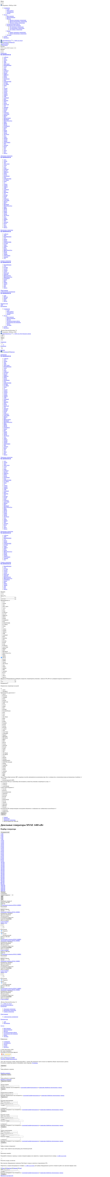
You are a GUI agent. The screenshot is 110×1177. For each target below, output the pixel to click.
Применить (3, 813)
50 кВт (2, 854)
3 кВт (2, 833)
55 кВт (2, 855)
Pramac (5, 127)
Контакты (6, 37)
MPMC (5, 123)
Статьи (5, 36)
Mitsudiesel (6, 119)
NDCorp (6, 297)
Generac (6, 91)
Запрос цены (4, 923)
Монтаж (9, 18)
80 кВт (2, 859)
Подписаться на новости (7, 1005)
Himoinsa (6, 100)
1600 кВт (3, 889)
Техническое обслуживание (14, 25)
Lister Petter (6, 114)
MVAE (5, 124)
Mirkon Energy (7, 118)
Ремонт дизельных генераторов (18, 32)
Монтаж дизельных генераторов (18, 20)
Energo (5, 77)
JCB (5, 106)
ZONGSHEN (7, 142)
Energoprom (7, 78)
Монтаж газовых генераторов (17, 22)
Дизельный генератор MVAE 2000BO (10, 912)
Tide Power (6, 134)
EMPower (6, 74)
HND (5, 101)
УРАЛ (5, 150)
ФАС (5, 152)
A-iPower (6, 57)
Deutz (5, 69)
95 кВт (2, 861)
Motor (5, 122)
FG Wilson (6, 84)
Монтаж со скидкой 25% (7, 1175)
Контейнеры (4, 306)
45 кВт (2, 852)
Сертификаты (10, 12)
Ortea (5, 299)
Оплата (8, 13)
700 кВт (3, 881)
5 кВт (2, 836)
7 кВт (2, 839)
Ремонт (8, 31)
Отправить (3, 1111)
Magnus (5, 115)
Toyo (5, 135)
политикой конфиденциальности (29, 1087)
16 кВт (2, 843)
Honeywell (6, 104)
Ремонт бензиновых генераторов (18, 33)
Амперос (6, 145)
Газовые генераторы (6, 261)
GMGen (6, 95)
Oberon (5, 298)
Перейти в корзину (5, 1073)
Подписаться (4, 1097)
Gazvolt (5, 88)
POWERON (7, 126)
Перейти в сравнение (6, 1079)
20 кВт (2, 846)
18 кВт (2, 844)
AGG (5, 58)
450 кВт (3, 877)
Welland (5, 138)
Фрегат (5, 153)
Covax (5, 66)
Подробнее (35, 1063)
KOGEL (6, 108)
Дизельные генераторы (6, 155)
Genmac (6, 93)
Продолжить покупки (6, 1074)
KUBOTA (6, 112)
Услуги (5, 14)
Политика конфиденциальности (9, 1059)
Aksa (5, 61)
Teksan (5, 133)
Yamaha (5, 139)
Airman (5, 59)
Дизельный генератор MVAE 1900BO (10, 961)
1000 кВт (3, 885)
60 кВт (2, 856)
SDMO (5, 131)
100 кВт (3, 862)
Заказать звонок (5, 43)
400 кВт (3, 875)
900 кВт (3, 884)
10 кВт (2, 840)
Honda (5, 103)
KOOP (5, 110)
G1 (4, 87)
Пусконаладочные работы (13, 24)
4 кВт (2, 835)
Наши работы (10, 10)
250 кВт (3, 871)
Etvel (5, 80)
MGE (5, 116)
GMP (5, 96)
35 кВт (2, 850)
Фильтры (3, 892)
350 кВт (3, 874)
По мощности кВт (5, 832)
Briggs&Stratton (7, 65)
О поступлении (5, 921)
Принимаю (3, 1065)
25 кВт (2, 847)
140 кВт (3, 865)
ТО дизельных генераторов (17, 27)
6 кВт (2, 838)
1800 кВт (3, 890)
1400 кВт (3, 888)
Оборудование (4, 290)
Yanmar (5, 141)
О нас (8, 9)
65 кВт (2, 858)
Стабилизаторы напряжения (8, 291)
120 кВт (3, 863)
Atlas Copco (7, 64)
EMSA (5, 76)
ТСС (5, 149)
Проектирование (11, 17)
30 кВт (2, 848)
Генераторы (4, 53)
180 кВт (3, 869)
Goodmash (6, 97)
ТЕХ (5, 148)
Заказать (3, 1089)
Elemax (5, 73)
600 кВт (3, 879)
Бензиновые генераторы (7, 230)
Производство (4, 303)
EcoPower (6, 70)
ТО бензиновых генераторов (17, 28)
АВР (2, 305)
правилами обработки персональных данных (50, 1087)
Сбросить (3, 814)
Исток (5, 146)
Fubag (5, 85)
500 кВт (3, 878)
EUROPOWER (7, 81)
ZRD (5, 143)
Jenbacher (6, 107)
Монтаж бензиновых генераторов (18, 21)
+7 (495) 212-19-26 (61, 1156)
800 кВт (3, 882)
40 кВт (2, 851)
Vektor (5, 137)
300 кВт (3, 873)
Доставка (9, 35)
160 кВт (3, 867)
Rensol (5, 130)
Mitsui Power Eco (8, 120)
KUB (5, 111)
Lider (5, 295)
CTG (5, 68)
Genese (5, 92)
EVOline (6, 83)
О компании (7, 8)
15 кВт (2, 842)
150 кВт (3, 866)
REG (5, 129)
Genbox (5, 89)
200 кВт (3, 870)
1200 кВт (3, 886)
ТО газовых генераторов (16, 29)
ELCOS (5, 72)
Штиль (5, 301)
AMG (5, 62)
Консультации (10, 16)
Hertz (5, 99)
